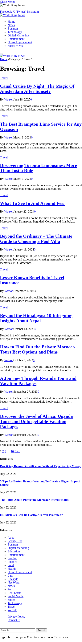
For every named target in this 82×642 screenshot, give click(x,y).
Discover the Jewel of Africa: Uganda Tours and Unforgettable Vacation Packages (36, 421)
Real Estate (14, 592)
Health (12, 568)
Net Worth (14, 582)
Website (12, 610)
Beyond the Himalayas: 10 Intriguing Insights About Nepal (36, 318)
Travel (4, 78)
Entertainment (16, 38)
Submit (41, 630)
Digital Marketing (18, 35)
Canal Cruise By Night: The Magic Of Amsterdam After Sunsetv (37, 89)
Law (10, 575)
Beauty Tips (15, 541)
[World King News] (12, 15)
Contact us (14, 620)
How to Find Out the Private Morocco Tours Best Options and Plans (37, 349)
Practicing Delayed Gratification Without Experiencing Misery (40, 466)
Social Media (15, 45)
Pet (9, 589)
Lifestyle (13, 579)
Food (11, 565)
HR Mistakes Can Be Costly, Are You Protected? (31, 515)
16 (12, 451)
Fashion (12, 558)
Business (13, 28)
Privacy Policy (16, 616)
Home (11, 21)
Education (14, 551)
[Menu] (1, 53)
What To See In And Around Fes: (32, 203)
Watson (8, 99)
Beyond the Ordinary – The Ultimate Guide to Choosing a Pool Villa (36, 239)
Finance (12, 561)
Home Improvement (20, 42)
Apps (11, 537)
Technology (15, 32)
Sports (11, 599)
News (11, 25)
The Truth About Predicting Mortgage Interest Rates (34, 499)
